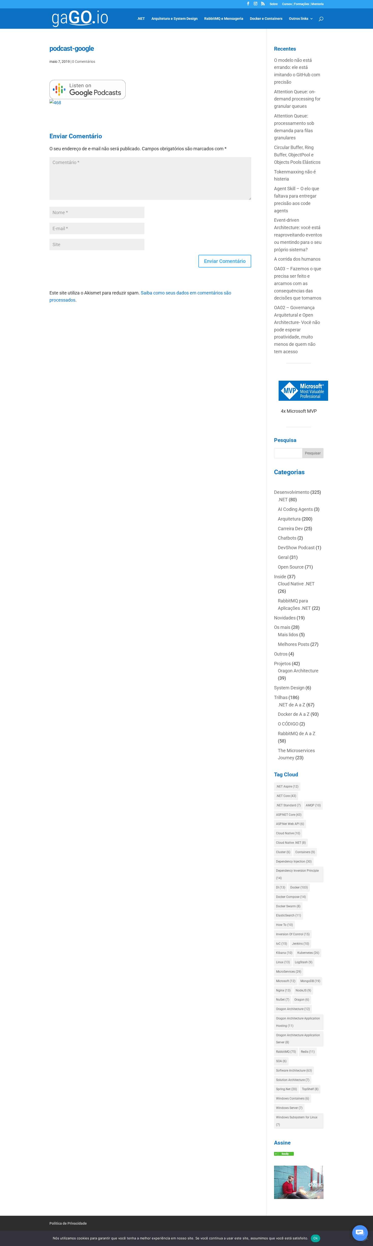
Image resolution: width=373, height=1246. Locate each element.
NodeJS (303, 990)
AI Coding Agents (295, 509)
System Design (289, 687)
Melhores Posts (293, 644)
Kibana (284, 953)
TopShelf (310, 1089)
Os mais (282, 627)
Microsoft (285, 981)
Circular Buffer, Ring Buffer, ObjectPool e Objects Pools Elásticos (297, 155)
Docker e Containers (266, 19)
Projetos (282, 663)
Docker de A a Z (294, 714)
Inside (280, 576)
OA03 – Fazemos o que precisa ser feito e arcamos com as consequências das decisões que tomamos (297, 283)
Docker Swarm (288, 906)
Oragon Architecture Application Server (298, 1038)
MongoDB (310, 981)
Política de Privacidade (68, 1223)
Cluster (283, 852)
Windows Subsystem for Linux (296, 1121)
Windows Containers (292, 1098)
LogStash (303, 962)
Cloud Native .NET (296, 583)
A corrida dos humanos (297, 259)
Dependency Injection (294, 861)
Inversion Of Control (293, 934)
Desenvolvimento (291, 492)
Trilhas (280, 697)
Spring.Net (286, 1089)
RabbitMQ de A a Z (296, 733)
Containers (305, 852)
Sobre (274, 4)
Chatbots (287, 538)
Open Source (291, 567)
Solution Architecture (292, 1080)
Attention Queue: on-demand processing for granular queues (297, 99)
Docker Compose (291, 897)
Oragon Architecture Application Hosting (298, 1022)
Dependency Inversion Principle (297, 874)
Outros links (298, 19)
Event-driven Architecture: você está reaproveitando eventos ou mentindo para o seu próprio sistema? (298, 234)
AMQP (313, 805)
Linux (283, 962)
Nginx (283, 990)
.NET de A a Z (291, 704)
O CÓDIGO (288, 723)
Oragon (301, 999)
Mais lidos (288, 634)
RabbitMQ (286, 1052)
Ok (315, 1238)
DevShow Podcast (296, 547)
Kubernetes (308, 953)
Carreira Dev (290, 528)
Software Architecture (294, 1070)
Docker (299, 887)
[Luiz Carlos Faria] (284, 1154)
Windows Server (289, 1108)
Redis (308, 1052)
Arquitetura (289, 519)
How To (284, 925)
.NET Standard (288, 805)
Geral (283, 557)
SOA (281, 1061)
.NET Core (286, 796)
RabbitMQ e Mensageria (223, 19)
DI (280, 887)
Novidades (285, 617)
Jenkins (300, 943)
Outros (280, 654)
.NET (141, 19)
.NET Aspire (287, 786)
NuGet (282, 999)
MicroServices (288, 971)
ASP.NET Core (288, 815)
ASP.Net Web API (290, 824)
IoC (281, 943)
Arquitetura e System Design (174, 19)
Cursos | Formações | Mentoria (303, 4)
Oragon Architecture (298, 670)
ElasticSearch (288, 915)
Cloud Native (288, 833)
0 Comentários (83, 62)
